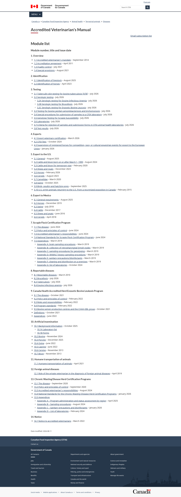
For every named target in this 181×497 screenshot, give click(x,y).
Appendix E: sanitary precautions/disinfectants (59, 258)
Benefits (34, 475)
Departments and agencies (80, 454)
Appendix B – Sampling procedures (54, 404)
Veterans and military (117, 468)
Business (34, 472)
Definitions (39, 312)
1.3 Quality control (43, 66)
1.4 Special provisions (44, 70)
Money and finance (77, 483)
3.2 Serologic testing (44, 97)
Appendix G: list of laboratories (52, 265)
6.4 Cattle (38, 210)
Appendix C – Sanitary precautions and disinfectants (62, 407)
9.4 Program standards (45, 305)
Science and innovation (118, 461)
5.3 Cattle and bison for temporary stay (53, 165)
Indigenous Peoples (117, 464)
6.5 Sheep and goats (43, 213)
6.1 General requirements (46, 199)
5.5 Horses (39, 172)
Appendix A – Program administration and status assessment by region (71, 400)
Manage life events (117, 475)
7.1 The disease (41, 227)
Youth (112, 472)
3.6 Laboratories (42, 121)
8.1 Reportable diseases (45, 274)
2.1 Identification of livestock (48, 80)
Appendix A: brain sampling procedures (56, 244)
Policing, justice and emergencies (82, 472)
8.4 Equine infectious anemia (48, 285)
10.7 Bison (39, 353)
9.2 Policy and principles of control (50, 298)
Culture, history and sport (80, 468)
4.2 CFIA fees (40, 141)
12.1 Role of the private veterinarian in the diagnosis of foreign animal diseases (72, 373)
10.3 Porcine (40, 339)
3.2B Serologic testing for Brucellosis (54, 104)
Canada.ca (36, 21)
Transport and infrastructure (81, 475)
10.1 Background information (48, 326)
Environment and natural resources (83, 461)
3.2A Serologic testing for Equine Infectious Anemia (62, 100)
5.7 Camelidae (41, 179)
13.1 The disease (42, 383)
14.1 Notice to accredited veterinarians (52, 421)
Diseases (106, 21)
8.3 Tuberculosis (42, 281)
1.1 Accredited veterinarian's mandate (52, 60)
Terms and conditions (83, 492)
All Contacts (35, 454)
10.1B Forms (43, 332)
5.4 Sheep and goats (43, 169)
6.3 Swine (38, 206)
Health (33, 479)
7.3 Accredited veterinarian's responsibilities (55, 233)
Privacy (97, 492)
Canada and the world (78, 479)
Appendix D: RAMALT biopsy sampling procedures (61, 254)
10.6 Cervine (40, 350)
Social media (35, 492)
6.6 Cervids (39, 217)
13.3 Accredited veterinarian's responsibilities (56, 390)
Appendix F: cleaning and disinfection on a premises (62, 261)
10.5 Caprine (40, 346)
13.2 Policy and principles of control (51, 386)
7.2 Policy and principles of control (50, 230)
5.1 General (39, 158)
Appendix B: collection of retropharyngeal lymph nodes (63, 247)
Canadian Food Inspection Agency (55, 21)
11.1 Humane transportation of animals (53, 363)
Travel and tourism (37, 468)
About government (117, 454)
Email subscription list (141, 35)
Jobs (32, 461)
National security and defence (81, 464)
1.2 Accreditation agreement (47, 63)
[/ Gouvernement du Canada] (50, 7)
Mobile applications (50, 492)
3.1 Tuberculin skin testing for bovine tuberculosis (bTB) (61, 93)
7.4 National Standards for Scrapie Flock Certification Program (64, 237)
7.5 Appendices (41, 240)
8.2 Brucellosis (41, 278)
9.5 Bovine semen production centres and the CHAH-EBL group (64, 309)
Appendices (39, 316)
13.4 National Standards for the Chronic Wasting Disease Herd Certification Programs (75, 393)
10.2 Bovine (39, 336)
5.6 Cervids (39, 175)
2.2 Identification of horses (47, 83)
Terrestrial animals (92, 21)
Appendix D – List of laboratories (53, 411)
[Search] (147, 7)
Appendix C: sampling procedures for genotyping (61, 251)
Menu (34, 14)
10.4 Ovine (39, 343)
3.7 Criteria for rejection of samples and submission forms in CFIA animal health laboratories (79, 124)
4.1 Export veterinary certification (50, 138)
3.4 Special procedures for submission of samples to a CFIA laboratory (68, 114)
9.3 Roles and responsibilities (48, 302)
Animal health (77, 21)
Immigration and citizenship (41, 464)
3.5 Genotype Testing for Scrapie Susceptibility (56, 118)
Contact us (34, 444)
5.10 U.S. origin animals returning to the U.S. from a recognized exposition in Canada (75, 189)
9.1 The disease (41, 295)
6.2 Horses (39, 203)
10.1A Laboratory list (47, 329)
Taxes (33, 483)
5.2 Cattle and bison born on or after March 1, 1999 (58, 162)
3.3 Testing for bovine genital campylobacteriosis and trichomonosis (67, 111)
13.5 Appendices (42, 397)
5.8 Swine (38, 182)
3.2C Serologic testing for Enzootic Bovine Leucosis (61, 107)
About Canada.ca (67, 492)
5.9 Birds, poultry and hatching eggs (51, 186)
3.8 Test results (41, 128)
